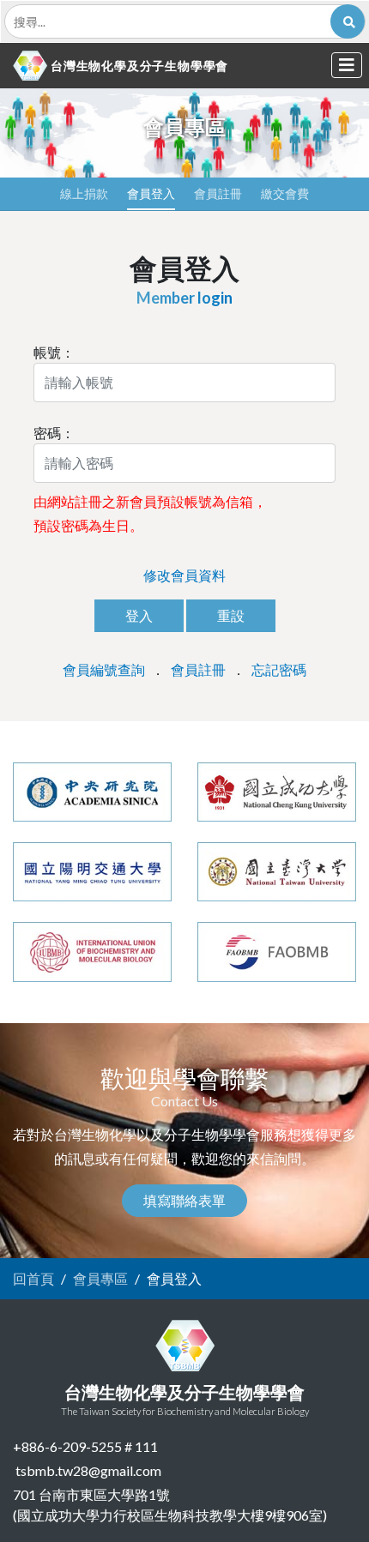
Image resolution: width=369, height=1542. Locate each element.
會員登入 (151, 193)
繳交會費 (285, 193)
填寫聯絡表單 (184, 1200)
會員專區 (100, 1278)
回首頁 (33, 1278)
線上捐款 (84, 193)
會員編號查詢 (104, 669)
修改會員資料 (184, 575)
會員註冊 (218, 193)
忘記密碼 (278, 669)
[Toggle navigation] (346, 65)
